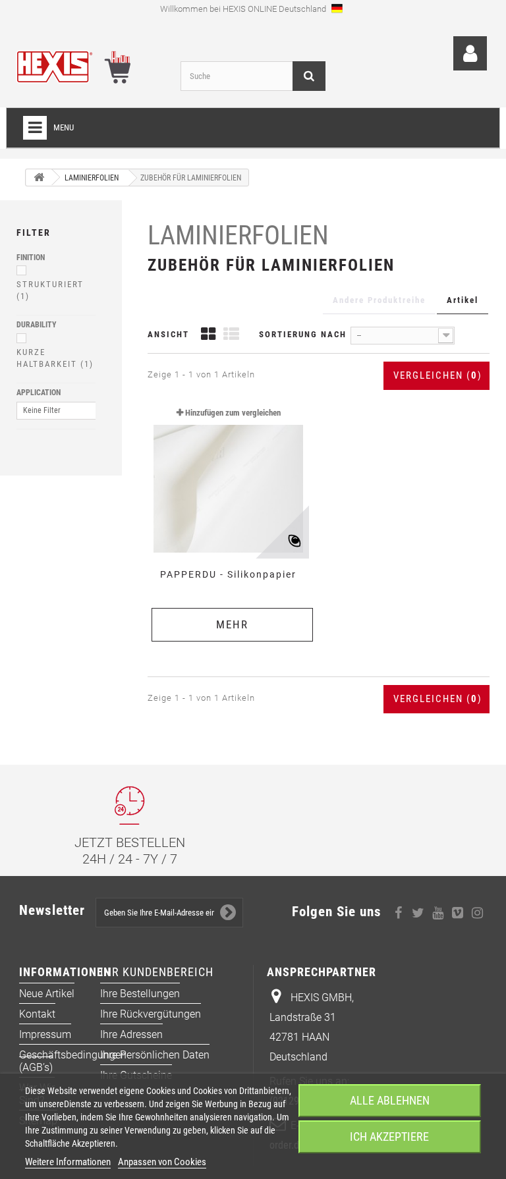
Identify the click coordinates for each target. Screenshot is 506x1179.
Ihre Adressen (131, 1034)
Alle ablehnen (390, 1100)
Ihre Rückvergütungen (150, 1014)
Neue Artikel (46, 993)
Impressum (45, 1034)
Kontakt (37, 1014)
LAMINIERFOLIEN (238, 235)
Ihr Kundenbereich (156, 972)
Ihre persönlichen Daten (155, 1055)
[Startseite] (38, 177)
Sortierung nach (303, 334)
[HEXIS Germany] (88, 64)
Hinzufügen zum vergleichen (233, 413)
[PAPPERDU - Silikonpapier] (228, 478)
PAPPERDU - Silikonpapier (228, 574)
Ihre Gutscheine (136, 1075)
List (231, 335)
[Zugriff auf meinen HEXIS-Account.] (470, 53)
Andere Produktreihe (379, 300)
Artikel (462, 300)
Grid (208, 335)
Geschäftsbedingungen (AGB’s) (72, 1061)
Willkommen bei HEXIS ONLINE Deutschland (244, 9)
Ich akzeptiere (389, 1136)
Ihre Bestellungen (140, 993)
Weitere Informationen (68, 1162)
